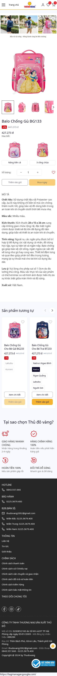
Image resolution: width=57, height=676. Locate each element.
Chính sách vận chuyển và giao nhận (20, 573)
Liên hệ (5, 540)
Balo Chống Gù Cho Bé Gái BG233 (14, 347)
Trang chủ (14, 4)
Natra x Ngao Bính (42, 363)
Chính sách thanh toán (13, 563)
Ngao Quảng (39, 375)
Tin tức (5, 546)
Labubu (37, 381)
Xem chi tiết (14, 394)
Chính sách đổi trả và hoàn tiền (17, 579)
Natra (36, 369)
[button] (53, 107)
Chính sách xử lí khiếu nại (14, 568)
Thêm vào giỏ (42, 401)
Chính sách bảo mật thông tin (16, 589)
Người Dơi (38, 387)
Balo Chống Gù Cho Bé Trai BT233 (42, 347)
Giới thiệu (7, 551)
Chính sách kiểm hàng (13, 584)
